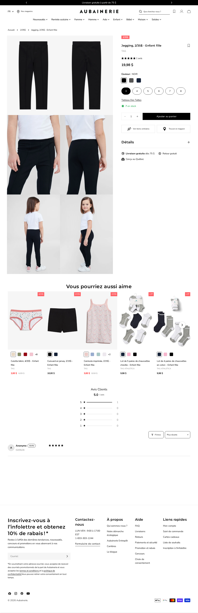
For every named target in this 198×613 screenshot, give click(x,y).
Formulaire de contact (87, 543)
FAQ (137, 525)
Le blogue (112, 551)
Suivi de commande (173, 531)
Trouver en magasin (177, 129)
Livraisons (140, 531)
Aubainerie (22, 600)
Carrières (111, 546)
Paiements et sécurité (146, 542)
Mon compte (169, 525)
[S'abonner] (67, 556)
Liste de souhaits (171, 542)
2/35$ (23, 29)
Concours (139, 553)
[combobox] (157, 11)
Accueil (11, 29)
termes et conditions (29, 570)
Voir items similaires (141, 129)
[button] (128, 58)
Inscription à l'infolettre (174, 548)
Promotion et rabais (145, 548)
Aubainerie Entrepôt (117, 540)
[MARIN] (138, 80)
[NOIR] (123, 80)
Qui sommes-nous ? (117, 525)
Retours (139, 536)
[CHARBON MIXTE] (131, 80)
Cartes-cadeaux (171, 536)
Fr (9, 11)
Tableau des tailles (131, 100)
